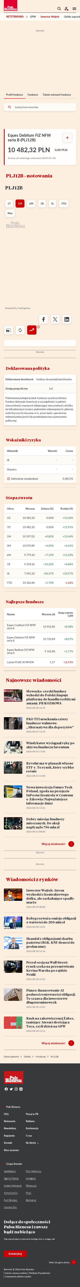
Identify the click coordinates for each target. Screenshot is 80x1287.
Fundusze (33, 94)
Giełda (27, 1056)
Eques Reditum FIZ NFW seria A (20, 651)
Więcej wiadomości (53, 844)
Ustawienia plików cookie (18, 1276)
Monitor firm (10, 1207)
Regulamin (9, 1135)
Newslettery (10, 1128)
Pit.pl (28, 1192)
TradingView (24, 308)
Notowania (15, 16)
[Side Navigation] (73, 8)
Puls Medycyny (33, 1171)
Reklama (30, 1121)
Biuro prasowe (11, 1150)
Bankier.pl (31, 1200)
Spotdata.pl (10, 1171)
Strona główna (11, 1056)
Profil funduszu (14, 94)
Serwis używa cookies (16, 1273)
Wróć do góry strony (59, 1262)
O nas (29, 1135)
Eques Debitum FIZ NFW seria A (21, 639)
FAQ (6, 1114)
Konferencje (32, 1128)
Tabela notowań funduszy (57, 94)
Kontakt (8, 1142)
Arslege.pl (31, 1178)
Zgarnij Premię (11, 1178)
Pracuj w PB (32, 1114)
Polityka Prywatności (39, 1273)
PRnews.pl (31, 1185)
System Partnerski (13, 1185)
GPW (33, 16)
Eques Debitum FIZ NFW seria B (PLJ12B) (29, 137)
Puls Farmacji (10, 1200)
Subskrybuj (15, 1253)
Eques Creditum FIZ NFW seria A (21, 627)
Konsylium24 (10, 1192)
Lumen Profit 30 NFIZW (20, 662)
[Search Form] (59, 8)
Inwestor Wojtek (50, 16)
